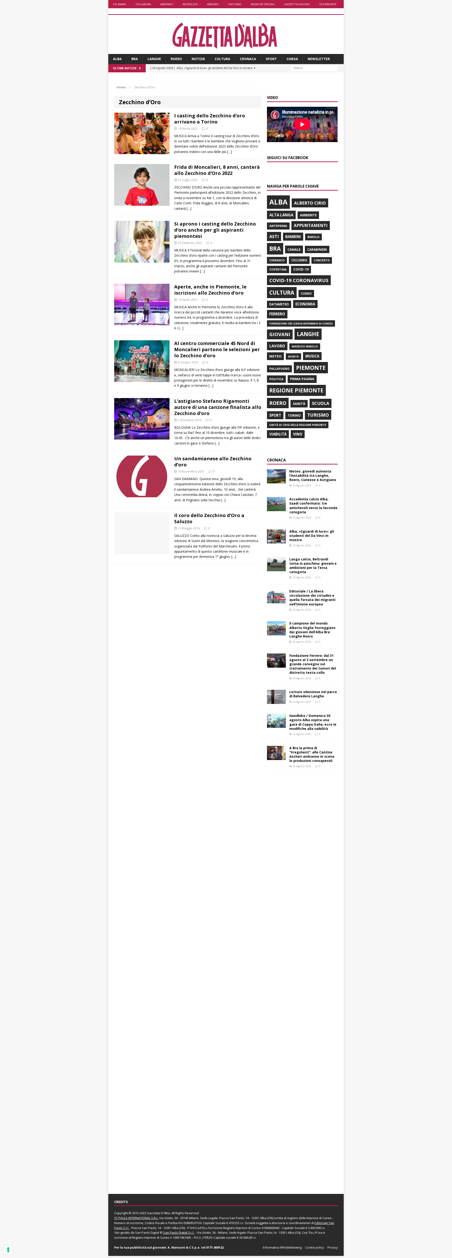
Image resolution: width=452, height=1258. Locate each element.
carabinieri (317, 249)
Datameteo (279, 304)
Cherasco (277, 260)
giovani (279, 334)
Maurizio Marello (305, 346)
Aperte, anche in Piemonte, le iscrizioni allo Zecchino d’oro (210, 290)
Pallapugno (279, 369)
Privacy (332, 1247)
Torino (294, 415)
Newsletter (319, 59)
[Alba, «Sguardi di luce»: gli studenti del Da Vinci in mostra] (276, 540)
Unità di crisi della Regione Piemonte (297, 425)
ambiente (308, 215)
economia (305, 304)
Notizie (198, 59)
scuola (320, 403)
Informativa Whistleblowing (282, 1247)
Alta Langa (281, 215)
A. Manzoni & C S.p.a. (184, 1247)
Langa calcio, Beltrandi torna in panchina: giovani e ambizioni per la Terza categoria (313, 565)
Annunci (213, 4)
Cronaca (248, 59)
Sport (271, 59)
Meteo (275, 356)
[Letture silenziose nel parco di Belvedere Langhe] (276, 701)
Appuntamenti (310, 225)
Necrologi (190, 4)
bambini (293, 236)
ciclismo (299, 260)
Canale (294, 249)
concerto (322, 260)
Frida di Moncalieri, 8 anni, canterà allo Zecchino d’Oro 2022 (217, 170)
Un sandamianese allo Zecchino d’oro (212, 461)
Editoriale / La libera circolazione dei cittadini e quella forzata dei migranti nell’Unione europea (312, 597)
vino (297, 434)
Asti (274, 236)
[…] (229, 151)
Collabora (143, 4)
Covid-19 (301, 269)
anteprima (278, 226)
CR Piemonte (327, 4)
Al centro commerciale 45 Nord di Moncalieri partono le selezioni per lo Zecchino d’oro (217, 349)
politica (276, 379)
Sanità (299, 403)
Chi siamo (119, 4)
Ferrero (277, 314)
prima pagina (302, 379)
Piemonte (311, 367)
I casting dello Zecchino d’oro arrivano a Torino (209, 118)
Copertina (278, 269)
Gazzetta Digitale (297, 4)
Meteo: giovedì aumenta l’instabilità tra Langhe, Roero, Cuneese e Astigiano (312, 475)
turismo (318, 415)
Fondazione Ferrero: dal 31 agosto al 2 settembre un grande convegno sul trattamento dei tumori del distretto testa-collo (312, 664)
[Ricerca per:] (314, 68)
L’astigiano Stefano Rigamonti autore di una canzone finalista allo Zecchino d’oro (217, 407)
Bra (134, 59)
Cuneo (306, 293)
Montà (293, 356)
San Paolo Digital (147, 1232)
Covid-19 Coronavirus (298, 280)
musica (312, 356)
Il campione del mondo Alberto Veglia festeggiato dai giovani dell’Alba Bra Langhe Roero (312, 629)
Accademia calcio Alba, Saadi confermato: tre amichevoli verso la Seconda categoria (313, 505)
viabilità (278, 434)
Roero (176, 59)
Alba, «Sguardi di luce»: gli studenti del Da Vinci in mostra (311, 535)
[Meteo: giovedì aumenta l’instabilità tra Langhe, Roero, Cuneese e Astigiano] (276, 480)
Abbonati (166, 4)
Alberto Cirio (310, 203)
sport (275, 415)
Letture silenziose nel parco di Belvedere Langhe (313, 694)
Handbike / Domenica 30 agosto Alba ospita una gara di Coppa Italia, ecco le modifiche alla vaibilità (312, 722)
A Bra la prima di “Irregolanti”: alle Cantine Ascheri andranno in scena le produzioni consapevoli (311, 754)
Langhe (154, 59)
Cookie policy (314, 1247)
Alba (117, 59)
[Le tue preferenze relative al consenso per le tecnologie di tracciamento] (8, 1249)
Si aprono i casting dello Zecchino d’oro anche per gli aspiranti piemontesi (215, 230)
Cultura (222, 59)
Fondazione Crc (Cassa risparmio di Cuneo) (301, 323)
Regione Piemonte (296, 390)
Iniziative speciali (263, 4)
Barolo (313, 237)
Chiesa (292, 59)
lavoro (277, 346)
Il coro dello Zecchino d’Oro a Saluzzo (209, 518)
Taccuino (234, 4)
